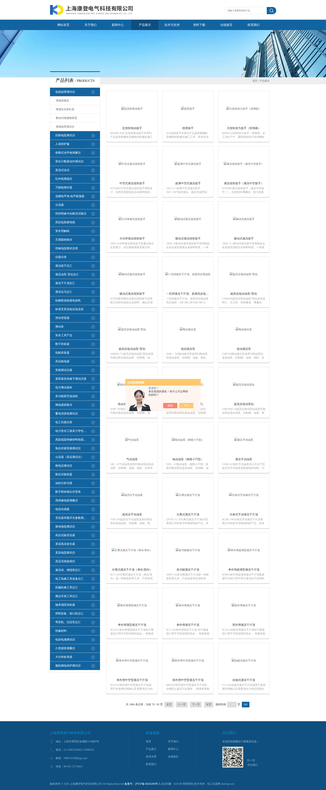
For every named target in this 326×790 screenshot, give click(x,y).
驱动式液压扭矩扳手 (188, 238)
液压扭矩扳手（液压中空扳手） (244, 183)
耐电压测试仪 (63, 465)
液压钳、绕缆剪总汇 (68, 570)
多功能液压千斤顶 (188, 569)
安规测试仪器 (63, 370)
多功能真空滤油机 (66, 396)
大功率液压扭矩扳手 (132, 238)
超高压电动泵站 (244, 404)
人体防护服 (62, 144)
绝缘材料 (61, 630)
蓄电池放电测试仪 (66, 413)
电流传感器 (62, 509)
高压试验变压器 (65, 535)
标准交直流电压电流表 (69, 309)
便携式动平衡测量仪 (68, 152)
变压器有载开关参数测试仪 (72, 517)
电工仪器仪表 (63, 422)
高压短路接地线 (65, 222)
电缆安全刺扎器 (65, 109)
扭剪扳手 (188, 128)
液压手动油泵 (243, 459)
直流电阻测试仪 (65, 552)
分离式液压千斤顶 (188, 514)
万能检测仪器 (63, 187)
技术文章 (151, 756)
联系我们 (254, 24)
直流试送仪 (62, 170)
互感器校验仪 (63, 239)
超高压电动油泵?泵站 (243, 293)
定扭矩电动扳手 (132, 128)
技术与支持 (172, 24)
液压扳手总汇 (63, 265)
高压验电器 (62, 361)
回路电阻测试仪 (65, 135)
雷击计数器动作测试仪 (69, 161)
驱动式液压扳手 (244, 238)
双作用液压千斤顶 (243, 624)
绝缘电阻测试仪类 (66, 248)
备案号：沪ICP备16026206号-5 (142, 783)
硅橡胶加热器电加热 (68, 300)
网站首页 (63, 24)
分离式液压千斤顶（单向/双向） (132, 569)
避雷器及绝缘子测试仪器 (70, 378)
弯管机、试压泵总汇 (68, 622)
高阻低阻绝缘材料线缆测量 (72, 439)
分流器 (59, 204)
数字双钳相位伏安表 (68, 491)
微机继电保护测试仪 (68, 665)
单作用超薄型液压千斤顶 (243, 569)
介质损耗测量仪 (65, 648)
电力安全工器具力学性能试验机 (75, 430)
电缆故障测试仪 (65, 91)
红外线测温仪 (63, 178)
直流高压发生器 (65, 543)
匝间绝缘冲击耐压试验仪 (70, 213)
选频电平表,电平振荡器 (69, 196)
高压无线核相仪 (65, 561)
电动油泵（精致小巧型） (188, 459)
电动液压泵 (188, 348)
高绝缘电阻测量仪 (66, 500)
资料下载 (199, 24)
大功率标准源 (63, 656)
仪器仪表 (61, 257)
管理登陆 (188, 783)
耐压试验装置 (63, 474)
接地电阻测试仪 (65, 526)
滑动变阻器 (62, 317)
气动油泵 (132, 459)
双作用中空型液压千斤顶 (188, 680)
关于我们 (91, 24)
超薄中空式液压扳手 (188, 183)
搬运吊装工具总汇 (66, 596)
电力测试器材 (63, 387)
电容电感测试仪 (65, 639)
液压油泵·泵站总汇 (67, 274)
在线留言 (226, 24)
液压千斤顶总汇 (65, 283)
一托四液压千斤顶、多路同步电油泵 (188, 293)
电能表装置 (62, 352)
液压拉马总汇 (63, 291)
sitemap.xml (227, 783)
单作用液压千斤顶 (188, 624)
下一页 (196, 704)
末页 (208, 704)
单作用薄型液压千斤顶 (132, 624)
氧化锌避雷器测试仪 (68, 448)
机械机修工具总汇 (66, 587)
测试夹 (59, 326)
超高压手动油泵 (132, 514)
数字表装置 (62, 343)
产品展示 (145, 24)
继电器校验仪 (63, 404)
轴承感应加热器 (65, 604)
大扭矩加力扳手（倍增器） (244, 128)
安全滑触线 (62, 230)
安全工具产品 (63, 335)
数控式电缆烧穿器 (66, 118)
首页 (254, 80)
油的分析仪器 (63, 483)
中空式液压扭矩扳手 (132, 183)
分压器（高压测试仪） (69, 457)
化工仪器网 (213, 783)
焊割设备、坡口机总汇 (69, 613)
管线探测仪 (62, 100)
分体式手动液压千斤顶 (244, 514)
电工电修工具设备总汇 (69, 578)
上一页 (182, 704)
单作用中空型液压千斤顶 (132, 680)
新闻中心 (118, 24)
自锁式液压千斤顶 (243, 680)
